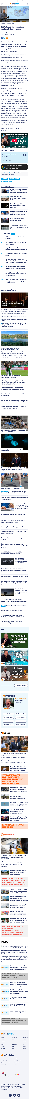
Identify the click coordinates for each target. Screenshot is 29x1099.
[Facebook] (14, 1095)
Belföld (9, 173)
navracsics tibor (14, 178)
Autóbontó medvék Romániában (16, 606)
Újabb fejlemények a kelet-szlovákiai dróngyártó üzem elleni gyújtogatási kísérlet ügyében (14, 546)
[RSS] (10, 1095)
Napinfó (3, 1048)
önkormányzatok (6, 181)
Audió (13, 1046)
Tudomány (14, 1037)
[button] (3, 160)
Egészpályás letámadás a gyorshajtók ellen (14, 527)
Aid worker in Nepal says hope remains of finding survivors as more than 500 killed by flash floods (14, 952)
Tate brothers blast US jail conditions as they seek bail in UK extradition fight (14, 1021)
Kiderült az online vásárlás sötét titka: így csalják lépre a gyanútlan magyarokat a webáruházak (13, 857)
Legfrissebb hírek (18, 1059)
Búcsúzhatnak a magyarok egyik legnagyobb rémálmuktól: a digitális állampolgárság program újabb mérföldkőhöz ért (12, 931)
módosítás (4, 178)
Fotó (24, 1044)
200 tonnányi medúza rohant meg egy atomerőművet (11, 449)
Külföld (2, 1039)
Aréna (15, 1064)
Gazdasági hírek (4, 1064)
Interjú (24, 1039)
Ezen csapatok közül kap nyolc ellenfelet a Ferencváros (10, 376)
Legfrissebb (14, 1044)
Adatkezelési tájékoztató (14, 1086)
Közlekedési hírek (5, 1061)
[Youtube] (18, 1095)
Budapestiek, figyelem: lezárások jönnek (12, 488)
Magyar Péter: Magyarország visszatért (14, 317)
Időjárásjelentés (18, 1061)
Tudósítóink (25, 1037)
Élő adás (9, 714)
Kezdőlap (4, 173)
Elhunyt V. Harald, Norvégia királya (11, 610)
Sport (13, 1041)
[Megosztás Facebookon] (2, 37)
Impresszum (4, 1086)
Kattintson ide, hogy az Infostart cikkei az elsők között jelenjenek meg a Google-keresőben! (14, 167)
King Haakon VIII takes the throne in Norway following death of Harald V (13, 976)
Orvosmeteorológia (5, 1062)
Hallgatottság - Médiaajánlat (19, 1084)
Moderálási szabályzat (6, 1087)
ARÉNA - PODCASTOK (6, 1)
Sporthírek (16, 1062)
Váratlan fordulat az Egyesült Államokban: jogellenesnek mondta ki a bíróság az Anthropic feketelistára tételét (12, 779)
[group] (9, 160)
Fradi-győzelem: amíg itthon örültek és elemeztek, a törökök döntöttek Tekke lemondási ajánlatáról (14, 382)
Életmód (24, 1041)
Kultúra (13, 1039)
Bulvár (2, 1044)
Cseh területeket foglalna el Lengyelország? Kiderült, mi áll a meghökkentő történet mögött (13, 469)
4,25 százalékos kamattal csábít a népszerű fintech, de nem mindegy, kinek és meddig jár (14, 583)
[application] (14, 160)
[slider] (19, 160)
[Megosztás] (26, 155)
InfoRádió (4, 33)
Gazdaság (3, 1041)
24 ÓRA (13, 234)
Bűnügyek (3, 1046)
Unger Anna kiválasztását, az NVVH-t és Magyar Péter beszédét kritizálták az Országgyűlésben (14, 325)
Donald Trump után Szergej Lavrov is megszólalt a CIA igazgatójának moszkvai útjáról (13, 570)
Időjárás (24, 1048)
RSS (21, 1087)
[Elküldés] (7, 37)
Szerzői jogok (16, 1087)
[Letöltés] (24, 155)
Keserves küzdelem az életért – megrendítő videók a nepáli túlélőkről (13, 431)
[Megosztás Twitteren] (4, 37)
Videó (13, 1048)
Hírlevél (24, 1046)
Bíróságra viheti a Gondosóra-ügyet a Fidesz (14, 576)
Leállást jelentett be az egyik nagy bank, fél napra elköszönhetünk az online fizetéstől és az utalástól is (21, 507)
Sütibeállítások (4, 1089)
